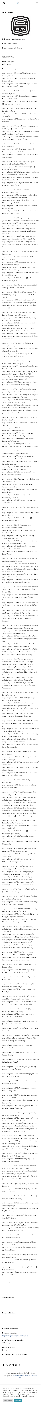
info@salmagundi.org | (19, 1375)
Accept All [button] (18, 1400)
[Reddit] (19, 1365)
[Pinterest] (10, 1365)
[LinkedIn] (16, 1365)
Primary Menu (37, 3)
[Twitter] (7, 1365)
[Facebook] (3, 1365)
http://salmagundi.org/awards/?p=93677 (15, 1336)
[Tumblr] (13, 1365)
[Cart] (4, 3)
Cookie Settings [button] (8, 1400)
